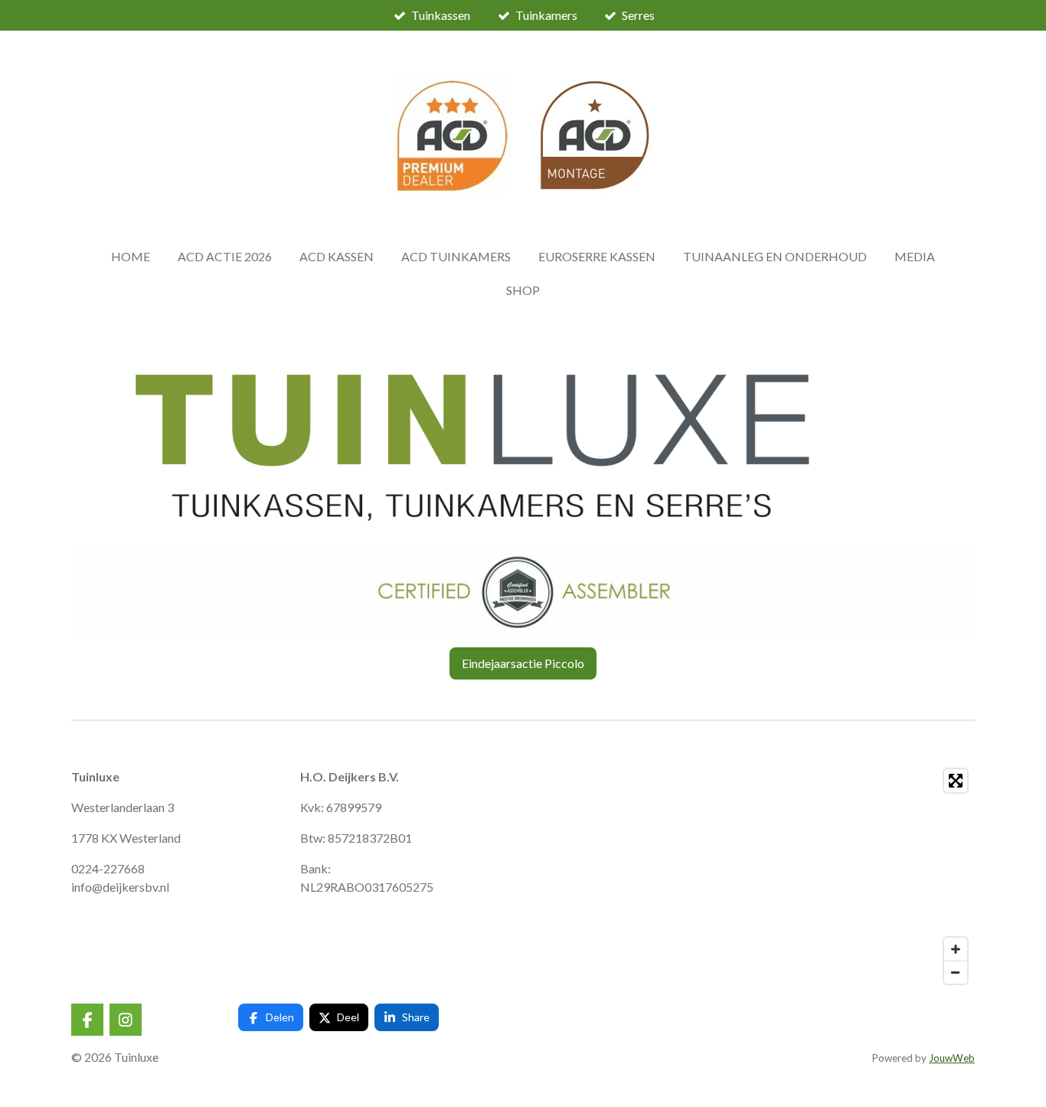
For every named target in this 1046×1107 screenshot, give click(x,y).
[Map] (778, 876)
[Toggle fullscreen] (955, 780)
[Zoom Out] (955, 972)
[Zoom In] (955, 949)
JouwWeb (952, 1058)
